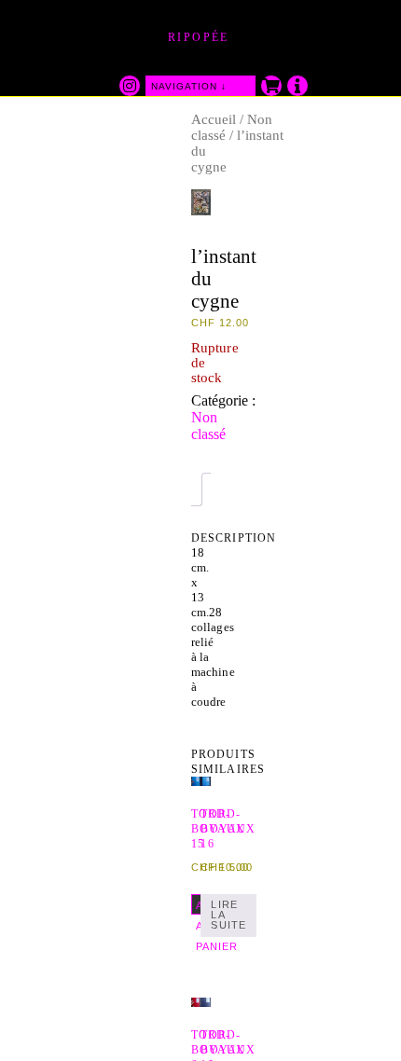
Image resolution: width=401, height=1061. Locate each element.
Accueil (213, 119)
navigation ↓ (189, 86)
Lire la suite (228, 914)
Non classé (208, 425)
